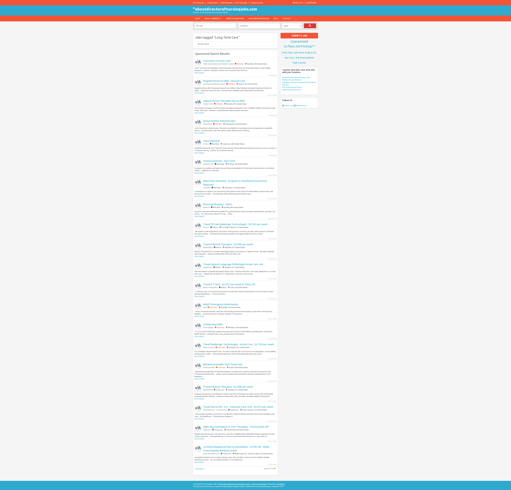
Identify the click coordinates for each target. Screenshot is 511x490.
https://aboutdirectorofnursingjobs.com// (234, 484)
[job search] (273, 468)
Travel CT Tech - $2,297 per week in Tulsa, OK (229, 284)
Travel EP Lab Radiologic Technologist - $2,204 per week (235, 224)
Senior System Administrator (219, 120)
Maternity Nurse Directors (292, 90)
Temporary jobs (257, 3)
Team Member (211, 140)
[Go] (310, 25)
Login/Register (311, 2)
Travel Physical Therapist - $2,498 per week (228, 244)
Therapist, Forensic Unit (216, 60)
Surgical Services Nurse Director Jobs (296, 77)
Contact (287, 18)
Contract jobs (212, 3)
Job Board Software (259, 484)
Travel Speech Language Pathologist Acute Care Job (233, 264)
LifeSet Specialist (213, 324)
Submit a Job (297, 2)
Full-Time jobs (198, 3)
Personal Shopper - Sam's (217, 204)
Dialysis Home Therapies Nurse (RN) (224, 100)
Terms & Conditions (235, 18)
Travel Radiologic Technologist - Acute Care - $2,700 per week (238, 344)
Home (197, 18)
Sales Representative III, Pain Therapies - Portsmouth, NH (236, 426)
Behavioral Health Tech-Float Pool (222, 364)
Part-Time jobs (241, 3)
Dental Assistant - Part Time (219, 160)
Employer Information (259, 18)
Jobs (265, 468)
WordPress (281, 484)
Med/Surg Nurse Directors (292, 80)
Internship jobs (226, 3)
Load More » (200, 469)
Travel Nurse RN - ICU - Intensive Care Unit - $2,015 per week (238, 406)
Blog (276, 18)
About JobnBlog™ (213, 18)
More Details (199, 73)
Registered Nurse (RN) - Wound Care (224, 80)
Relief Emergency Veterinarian (220, 304)
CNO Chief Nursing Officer (292, 87)
